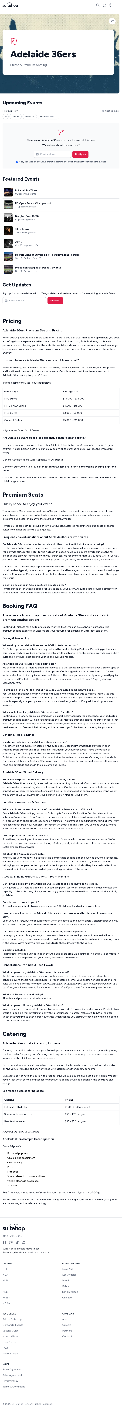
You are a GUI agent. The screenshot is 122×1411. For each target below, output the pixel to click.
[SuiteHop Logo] (10, 5)
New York (67, 1268)
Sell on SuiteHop (12, 1319)
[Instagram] (11, 1242)
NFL (5, 1268)
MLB (5, 1280)
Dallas (65, 1286)
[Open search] (97, 5)
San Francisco (70, 1291)
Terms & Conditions (14, 1386)
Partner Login (10, 1353)
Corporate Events (13, 1324)
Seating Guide (11, 1330)
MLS (5, 1291)
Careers (66, 1324)
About (66, 1319)
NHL (5, 1286)
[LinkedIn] (23, 1242)
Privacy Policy (10, 1380)
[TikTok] (17, 1242)
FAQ (5, 1347)
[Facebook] (4, 1242)
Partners (67, 1330)
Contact (67, 1336)
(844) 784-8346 (12, 1235)
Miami (65, 1280)
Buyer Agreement (13, 1369)
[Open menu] (116, 5)
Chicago (67, 1297)
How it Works (10, 1336)
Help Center (10, 1342)
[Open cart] (104, 5)
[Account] (110, 5)
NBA (5, 1274)
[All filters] (6, 116)
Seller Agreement (12, 1375)
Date (14, 116)
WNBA (6, 1297)
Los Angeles (69, 1274)
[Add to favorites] (112, 21)
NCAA (6, 1303)
